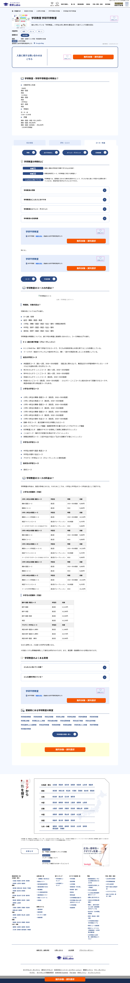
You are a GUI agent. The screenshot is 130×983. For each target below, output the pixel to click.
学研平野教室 (94, 725)
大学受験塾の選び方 (75, 897)
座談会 (88, 4)
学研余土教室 (60, 717)
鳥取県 (55, 814)
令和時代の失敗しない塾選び (93, 886)
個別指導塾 (80, 4)
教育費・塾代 (73, 889)
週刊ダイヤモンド (47, 970)
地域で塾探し (64, 4)
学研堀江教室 (25, 721)
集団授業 (39, 912)
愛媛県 (67, 820)
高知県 (73, 820)
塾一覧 (73, 4)
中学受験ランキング (59, 880)
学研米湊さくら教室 (80, 725)
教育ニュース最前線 (93, 925)
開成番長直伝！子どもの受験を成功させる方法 (93, 881)
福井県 (73, 796)
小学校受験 (73, 905)
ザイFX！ (32, 972)
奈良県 (73, 808)
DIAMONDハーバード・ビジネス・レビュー (68, 970)
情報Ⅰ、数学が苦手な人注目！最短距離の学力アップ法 (93, 907)
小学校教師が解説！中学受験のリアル (93, 922)
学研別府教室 (56, 725)
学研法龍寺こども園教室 (28, 725)
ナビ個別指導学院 (42, 892)
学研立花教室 (49, 717)
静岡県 (61, 802)
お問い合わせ (59, 950)
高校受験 (72, 881)
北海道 (55, 785)
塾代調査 (107, 4)
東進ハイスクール (42, 897)
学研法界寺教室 (44, 725)
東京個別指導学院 (42, 884)
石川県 (67, 796)
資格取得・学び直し (75, 887)
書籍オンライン (88, 970)
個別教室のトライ (42, 895)
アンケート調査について (50, 858)
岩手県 (67, 785)
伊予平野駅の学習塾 (54, 11)
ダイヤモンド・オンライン (31, 970)
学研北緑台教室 (52, 721)
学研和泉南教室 (26, 717)
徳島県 (55, 820)
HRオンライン (81, 972)
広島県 (73, 814)
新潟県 (55, 796)
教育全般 (72, 895)
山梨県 (85, 802)
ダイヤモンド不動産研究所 (45, 972)
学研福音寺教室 (26, 729)
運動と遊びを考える (93, 897)
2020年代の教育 (110, 879)
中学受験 (72, 879)
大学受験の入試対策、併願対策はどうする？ (93, 937)
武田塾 (39, 900)
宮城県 (73, 785)
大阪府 (55, 808)
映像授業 (39, 917)
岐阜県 (67, 802)
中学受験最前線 (110, 881)
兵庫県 (61, 808)
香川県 (61, 820)
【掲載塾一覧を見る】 (43, 879)
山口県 (79, 814)
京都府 (67, 808)
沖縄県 (62, 828)
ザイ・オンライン (100, 970)
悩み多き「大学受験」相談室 (94, 912)
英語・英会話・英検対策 (93, 917)
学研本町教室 (94, 717)
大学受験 (72, 884)
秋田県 (79, 785)
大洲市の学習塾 (40, 11)
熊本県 (73, 826)
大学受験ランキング (59, 884)
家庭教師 (72, 907)
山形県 (85, 785)
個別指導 (39, 909)
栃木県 (86, 791)
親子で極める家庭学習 (111, 888)
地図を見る (39, 236)
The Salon (72, 972)
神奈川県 (61, 791)
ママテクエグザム (111, 891)
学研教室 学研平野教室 (69, 11)
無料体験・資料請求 (93, 56)
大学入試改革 (110, 884)
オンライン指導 (41, 915)
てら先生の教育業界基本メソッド (93, 894)
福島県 (91, 785)
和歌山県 (79, 808)
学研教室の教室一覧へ (64, 734)
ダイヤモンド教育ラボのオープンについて (55, 863)
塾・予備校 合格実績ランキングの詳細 (54, 852)
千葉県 (74, 791)
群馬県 (92, 791)
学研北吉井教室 (90, 721)
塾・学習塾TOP (16, 11)
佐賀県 (61, 826)
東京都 (55, 791)
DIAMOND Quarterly (61, 972)
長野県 (79, 802)
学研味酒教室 (82, 717)
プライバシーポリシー (86, 950)
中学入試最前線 (92, 890)
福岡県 (55, 826)
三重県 (73, 802)
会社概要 (71, 950)
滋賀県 (86, 808)
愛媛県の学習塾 (28, 11)
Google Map (40, 43)
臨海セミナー (41, 881)
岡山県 (67, 814)
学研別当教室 (67, 725)
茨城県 (80, 791)
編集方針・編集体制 (43, 950)
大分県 (79, 826)
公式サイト (22, 27)
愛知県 (55, 802)
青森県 (61, 785)
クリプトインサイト (94, 972)
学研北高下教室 (78, 721)
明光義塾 (39, 889)
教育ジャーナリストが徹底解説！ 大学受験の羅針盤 (93, 930)
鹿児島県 (55, 828)
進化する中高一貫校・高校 (111, 895)
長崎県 (67, 826)
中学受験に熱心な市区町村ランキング (75, 901)
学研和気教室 (38, 717)
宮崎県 (85, 826)
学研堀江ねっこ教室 (38, 721)
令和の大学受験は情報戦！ (93, 901)
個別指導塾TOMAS (42, 887)
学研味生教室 (71, 717)
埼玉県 (68, 791)
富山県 (61, 796)
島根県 (61, 814)
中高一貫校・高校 (98, 4)
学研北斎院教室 (65, 721)
